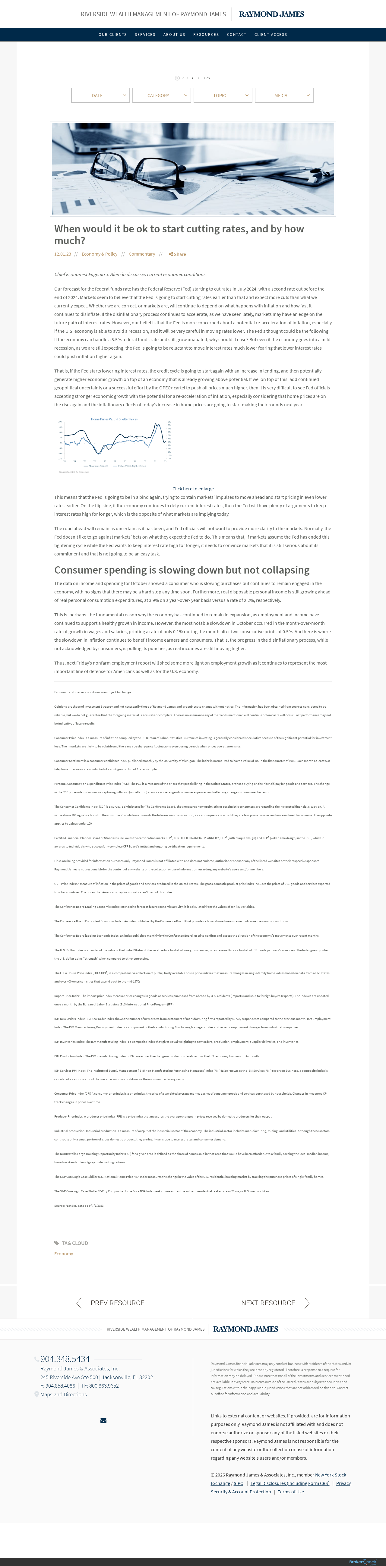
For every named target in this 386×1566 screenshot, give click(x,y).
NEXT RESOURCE (268, 1303)
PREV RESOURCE (117, 1303)
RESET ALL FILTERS (196, 78)
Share (179, 254)
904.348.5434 (65, 1359)
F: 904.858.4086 (57, 1385)
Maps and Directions (63, 1394)
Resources (206, 34)
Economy (63, 1253)
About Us (174, 34)
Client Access (271, 34)
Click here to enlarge (193, 489)
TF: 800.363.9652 (100, 1385)
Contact (237, 34)
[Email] (177, 285)
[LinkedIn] (177, 278)
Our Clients (113, 34)
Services (145, 34)
